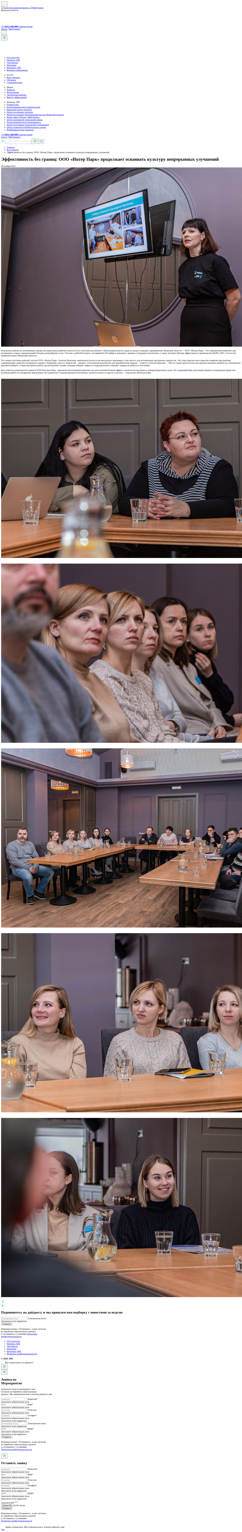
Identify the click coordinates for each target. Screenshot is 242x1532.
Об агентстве (13, 57)
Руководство (13, 104)
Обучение (11, 80)
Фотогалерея (13, 92)
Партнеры (11, 65)
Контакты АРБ (14, 67)
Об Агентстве (13, 1341)
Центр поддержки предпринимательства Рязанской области (35, 115)
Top (3, 1529)
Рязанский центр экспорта (19, 109)
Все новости (13, 150)
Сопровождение (14, 82)
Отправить (6, 1324)
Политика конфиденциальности (22, 1354)
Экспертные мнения (16, 95)
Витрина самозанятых (17, 70)
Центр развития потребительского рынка (26, 127)
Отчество (32, 1410)
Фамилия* (33, 1399)
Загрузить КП (8, 1502)
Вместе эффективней (17, 97)
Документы (12, 62)
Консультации (13, 77)
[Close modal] (4, 1366)
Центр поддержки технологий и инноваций (28, 125)
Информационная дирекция (20, 130)
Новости (11, 90)
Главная (10, 147)
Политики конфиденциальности (19, 1335)
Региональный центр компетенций (23, 107)
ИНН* (31, 1429)
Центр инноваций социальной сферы (25, 120)
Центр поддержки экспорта (20, 112)
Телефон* (32, 1415)
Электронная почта (37, 1318)
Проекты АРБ (13, 60)
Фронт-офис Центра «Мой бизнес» (23, 117)
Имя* (30, 1404)
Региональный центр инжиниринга (24, 122)
